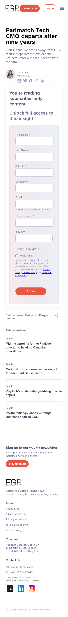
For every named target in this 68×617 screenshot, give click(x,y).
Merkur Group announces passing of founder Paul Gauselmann (31, 371)
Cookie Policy (14, 530)
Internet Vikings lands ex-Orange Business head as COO (28, 415)
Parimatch (31, 315)
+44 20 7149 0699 (22, 572)
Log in (50, 8)
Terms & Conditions (17, 524)
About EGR (12, 508)
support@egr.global (22, 566)
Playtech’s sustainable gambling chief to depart (34, 393)
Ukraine (10, 318)
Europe (10, 315)
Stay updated (17, 463)
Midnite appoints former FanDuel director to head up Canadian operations (28, 347)
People (43, 315)
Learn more (30, 8)
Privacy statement (16, 519)
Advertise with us (16, 513)
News (20, 315)
